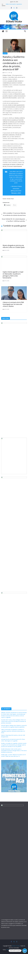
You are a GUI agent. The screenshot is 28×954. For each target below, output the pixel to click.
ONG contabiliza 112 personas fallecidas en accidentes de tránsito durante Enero (14, 214)
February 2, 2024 (16, 193)
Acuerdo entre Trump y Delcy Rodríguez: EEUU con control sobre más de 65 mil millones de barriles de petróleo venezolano (13, 721)
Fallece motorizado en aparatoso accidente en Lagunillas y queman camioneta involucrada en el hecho (13, 731)
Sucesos (5, 53)
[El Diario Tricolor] (3, 31)
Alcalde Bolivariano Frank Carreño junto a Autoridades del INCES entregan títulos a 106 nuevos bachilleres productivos (14, 750)
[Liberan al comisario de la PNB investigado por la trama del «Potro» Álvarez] (14, 287)
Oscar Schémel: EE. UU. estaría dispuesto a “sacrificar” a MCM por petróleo (13, 220)
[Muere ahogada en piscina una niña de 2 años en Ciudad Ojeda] (14, 230)
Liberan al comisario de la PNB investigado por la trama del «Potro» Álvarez (13, 304)
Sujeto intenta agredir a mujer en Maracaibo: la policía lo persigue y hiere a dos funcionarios (13, 275)
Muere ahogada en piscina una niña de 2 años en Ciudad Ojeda (13, 246)
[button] (24, 950)
